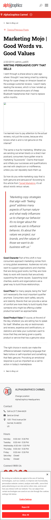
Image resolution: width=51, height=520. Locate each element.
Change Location (22, 396)
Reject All (25, 507)
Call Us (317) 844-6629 (16, 411)
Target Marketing (27, 183)
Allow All (25, 515)
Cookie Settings (25, 499)
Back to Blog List (12, 23)
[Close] (47, 474)
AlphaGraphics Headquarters (27, 399)
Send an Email (13, 415)
